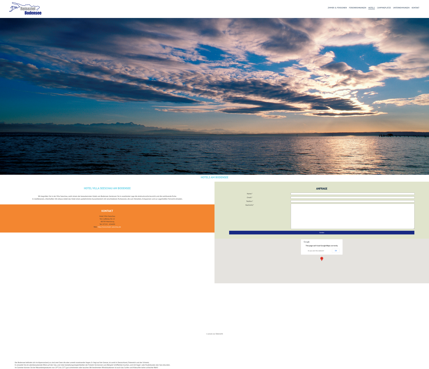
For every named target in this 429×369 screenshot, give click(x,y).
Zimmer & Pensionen (337, 8)
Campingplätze (384, 8)
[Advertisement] (214, 308)
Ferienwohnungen (357, 8)
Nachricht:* (249, 205)
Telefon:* (249, 201)
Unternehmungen (401, 8)
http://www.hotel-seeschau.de (109, 227)
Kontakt (415, 8)
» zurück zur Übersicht (214, 334)
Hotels (371, 8)
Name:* (249, 193)
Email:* (249, 197)
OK (336, 251)
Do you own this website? (316, 251)
